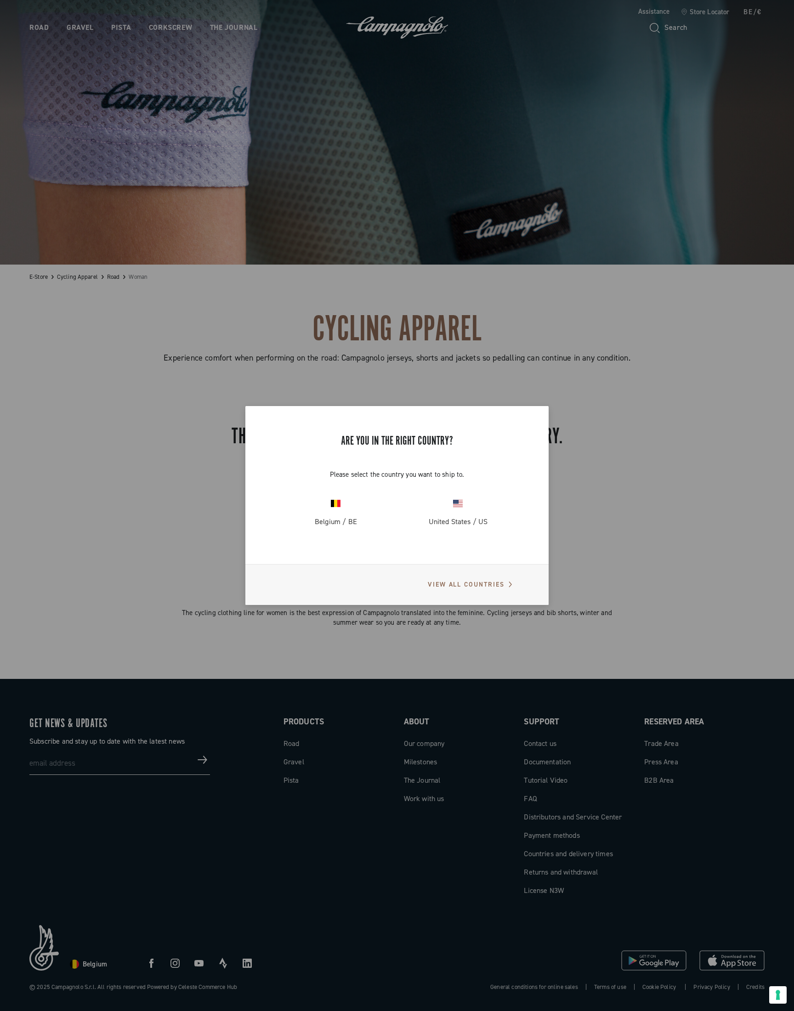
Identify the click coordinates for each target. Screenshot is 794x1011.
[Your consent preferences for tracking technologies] (778, 995)
